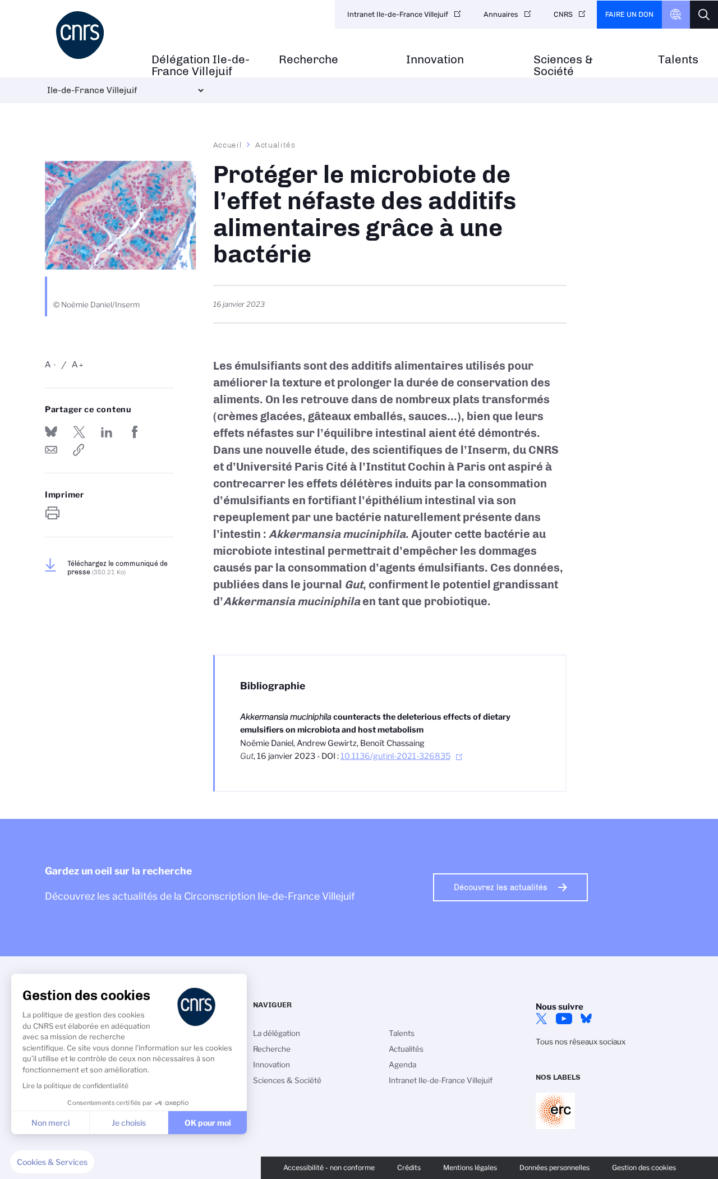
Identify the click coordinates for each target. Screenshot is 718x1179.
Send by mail (51, 450)
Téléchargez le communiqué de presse (117, 567)
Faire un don (629, 14)
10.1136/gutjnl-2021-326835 (395, 756)
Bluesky (586, 1018)
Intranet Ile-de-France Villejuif (397, 14)
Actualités (275, 144)
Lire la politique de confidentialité (75, 1085)
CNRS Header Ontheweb (676, 15)
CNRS (563, 14)
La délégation (276, 1033)
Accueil (227, 144)
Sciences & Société (563, 65)
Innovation (435, 60)
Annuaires (501, 14)
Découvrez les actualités (500, 887)
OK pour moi (208, 1122)
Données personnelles (554, 1167)
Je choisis (129, 1122)
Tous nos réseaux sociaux (580, 1041)
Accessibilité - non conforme (329, 1167)
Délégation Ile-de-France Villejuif (200, 65)
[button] (52, 1162)
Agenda (402, 1064)
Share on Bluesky (51, 432)
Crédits (409, 1167)
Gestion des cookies (644, 1167)
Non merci (50, 1122)
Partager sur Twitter (79, 432)
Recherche (308, 60)
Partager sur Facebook (134, 432)
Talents (678, 60)
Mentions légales (470, 1167)
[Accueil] (92, 35)
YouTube (563, 1018)
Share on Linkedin (106, 432)
